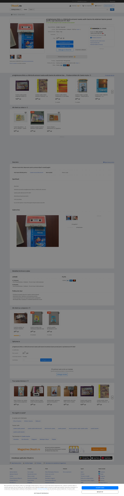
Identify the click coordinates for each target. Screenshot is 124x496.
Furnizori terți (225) (42, 489)
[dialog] (62, 490)
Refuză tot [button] (100, 492)
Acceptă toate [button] (100, 487)
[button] (41, 492)
